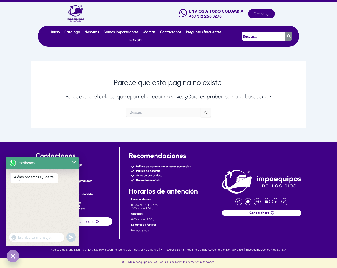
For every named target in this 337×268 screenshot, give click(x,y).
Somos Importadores (121, 32)
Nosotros (92, 32)
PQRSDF (136, 40)
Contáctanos (170, 32)
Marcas (149, 32)
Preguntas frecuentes (203, 32)
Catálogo (72, 32)
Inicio (55, 32)
